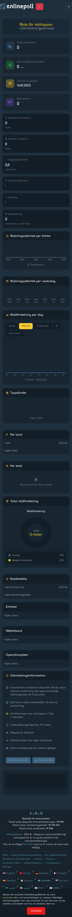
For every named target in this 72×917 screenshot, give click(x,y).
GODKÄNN (36, 911)
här (53, 904)
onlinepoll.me (14, 834)
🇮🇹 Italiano (27, 881)
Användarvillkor (11, 863)
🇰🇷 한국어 (40, 888)
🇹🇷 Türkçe (25, 873)
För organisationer (55, 855)
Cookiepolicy (53, 863)
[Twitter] (41, 813)
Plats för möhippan (36, 25)
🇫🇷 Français (59, 873)
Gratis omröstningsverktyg (26, 855)
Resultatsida (45, 760)
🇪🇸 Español (9, 881)
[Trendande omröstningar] (39, 6)
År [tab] (57, 326)
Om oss (50, 859)
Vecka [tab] (12, 326)
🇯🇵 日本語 (54, 888)
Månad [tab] (26, 326)
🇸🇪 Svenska (44, 881)
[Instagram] (36, 813)
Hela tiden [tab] (14, 333)
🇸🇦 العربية (10, 888)
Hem (5, 855)
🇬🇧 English (9, 873)
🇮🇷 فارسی (25, 888)
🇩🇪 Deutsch (41, 873)
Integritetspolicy (33, 863)
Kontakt (7, 867)
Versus (38, 859)
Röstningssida (20, 760)
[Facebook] (30, 813)
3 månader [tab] (43, 326)
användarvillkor (11, 897)
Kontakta (29, 844)
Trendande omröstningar (17, 859)
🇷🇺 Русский (61, 881)
